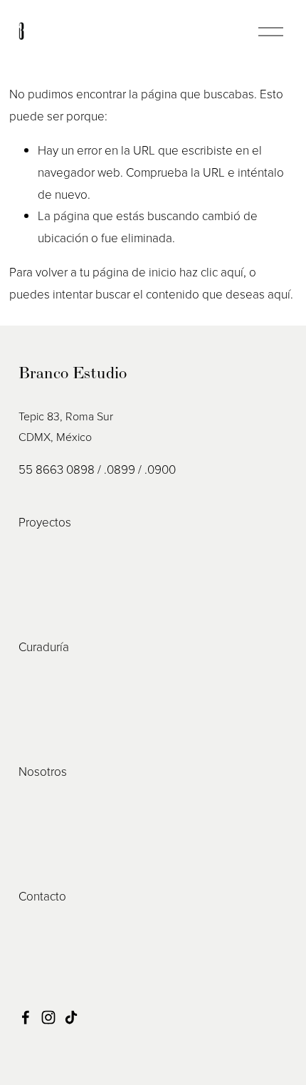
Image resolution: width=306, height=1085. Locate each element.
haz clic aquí (211, 272)
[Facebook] (26, 1017)
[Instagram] (48, 1017)
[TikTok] (71, 1017)
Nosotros (43, 771)
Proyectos (45, 522)
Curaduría (44, 646)
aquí (279, 294)
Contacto (42, 896)
